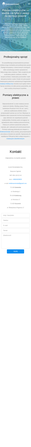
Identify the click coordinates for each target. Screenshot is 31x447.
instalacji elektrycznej (6, 83)
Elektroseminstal (5, 131)
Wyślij (16, 251)
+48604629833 (17, 179)
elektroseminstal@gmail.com (18, 183)
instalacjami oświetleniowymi (15, 138)
